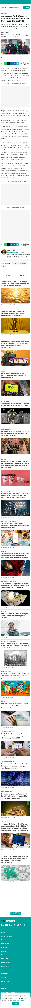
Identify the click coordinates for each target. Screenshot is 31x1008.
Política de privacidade (8, 992)
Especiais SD (5, 966)
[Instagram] (2, 925)
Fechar (15, 1003)
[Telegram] (17, 925)
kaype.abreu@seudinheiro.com (15, 252)
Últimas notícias (6, 936)
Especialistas (5, 962)
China (14, 263)
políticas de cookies (19, 1000)
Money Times (5, 981)
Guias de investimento (8, 970)
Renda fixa (4, 958)
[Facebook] (24, 925)
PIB (3, 266)
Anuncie (3, 977)
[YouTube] (6, 925)
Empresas (4, 947)
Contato (4, 988)
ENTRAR (26, 7)
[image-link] (15, 295)
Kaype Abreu (5, 32)
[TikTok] (14, 925)
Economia (23, 263)
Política (3, 951)
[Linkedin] (10, 925)
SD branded (4, 973)
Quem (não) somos (7, 985)
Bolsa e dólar (5, 940)
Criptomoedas (5, 943)
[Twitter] (21, 925)
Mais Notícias (15, 913)
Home (3, 932)
